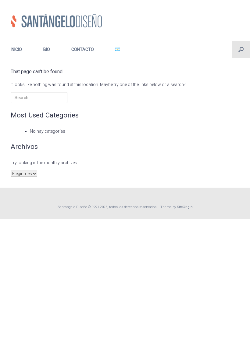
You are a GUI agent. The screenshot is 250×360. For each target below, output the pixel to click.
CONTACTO (82, 49)
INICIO (16, 49)
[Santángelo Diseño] (56, 20)
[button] (241, 49)
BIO (46, 49)
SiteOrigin (185, 207)
